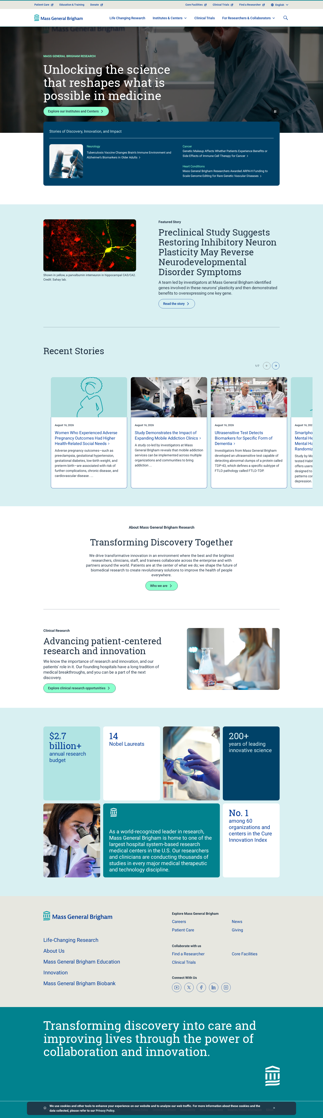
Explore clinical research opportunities (76, 688)
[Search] (286, 18)
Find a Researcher (250, 4)
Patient (183, 930)
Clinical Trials (221, 4)
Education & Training (71, 4)
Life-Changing (70, 940)
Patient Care (41, 4)
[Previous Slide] (266, 365)
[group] (81, 432)
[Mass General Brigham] (58, 17)
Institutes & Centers (167, 18)
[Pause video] (275, 111)
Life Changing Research (127, 18)
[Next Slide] (275, 365)
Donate (94, 4)
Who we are (158, 586)
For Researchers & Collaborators (246, 18)
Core (244, 954)
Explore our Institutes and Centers (73, 111)
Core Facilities (194, 4)
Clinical (184, 962)
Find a (188, 954)
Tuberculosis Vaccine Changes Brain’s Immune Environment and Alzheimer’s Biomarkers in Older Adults (129, 155)
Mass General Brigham (81, 962)
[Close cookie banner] (274, 1108)
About (53, 951)
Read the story (174, 304)
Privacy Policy (105, 1110)
